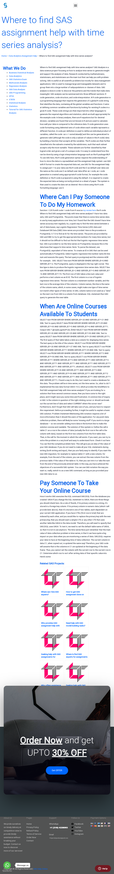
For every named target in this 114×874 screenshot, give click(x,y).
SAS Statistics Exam (18, 79)
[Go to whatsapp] (7, 865)
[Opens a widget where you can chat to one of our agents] (103, 869)
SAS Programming (17, 92)
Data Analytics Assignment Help (23, 56)
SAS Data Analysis (17, 89)
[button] (75, 5)
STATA (12, 99)
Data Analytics (15, 76)
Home (4, 56)
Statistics (13, 106)
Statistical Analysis (17, 103)
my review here (89, 210)
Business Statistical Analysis (21, 72)
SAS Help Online (40, 869)
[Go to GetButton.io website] (7, 871)
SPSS (11, 96)
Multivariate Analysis (18, 83)
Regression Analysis (18, 86)
